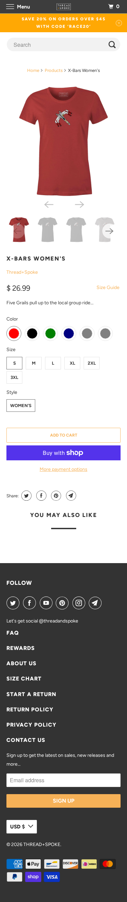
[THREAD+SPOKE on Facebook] (31, 602)
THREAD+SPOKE (41, 844)
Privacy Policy (31, 725)
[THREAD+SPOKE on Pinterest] (63, 602)
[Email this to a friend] (70, 496)
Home (33, 70)
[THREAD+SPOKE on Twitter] (14, 602)
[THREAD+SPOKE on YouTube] (47, 602)
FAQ (12, 633)
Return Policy (30, 709)
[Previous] (48, 204)
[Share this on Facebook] (40, 496)
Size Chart (24, 678)
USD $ (17, 827)
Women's (20, 405)
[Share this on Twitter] (25, 496)
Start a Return (31, 694)
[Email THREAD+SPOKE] (96, 602)
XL (72, 363)
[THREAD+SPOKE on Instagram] (80, 602)
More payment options (63, 469)
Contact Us (25, 740)
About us (21, 663)
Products (54, 70)
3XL (14, 377)
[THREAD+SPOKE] (64, 6)
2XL (92, 363)
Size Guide (108, 287)
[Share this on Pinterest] (55, 496)
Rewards (20, 648)
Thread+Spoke (22, 272)
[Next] (78, 204)
